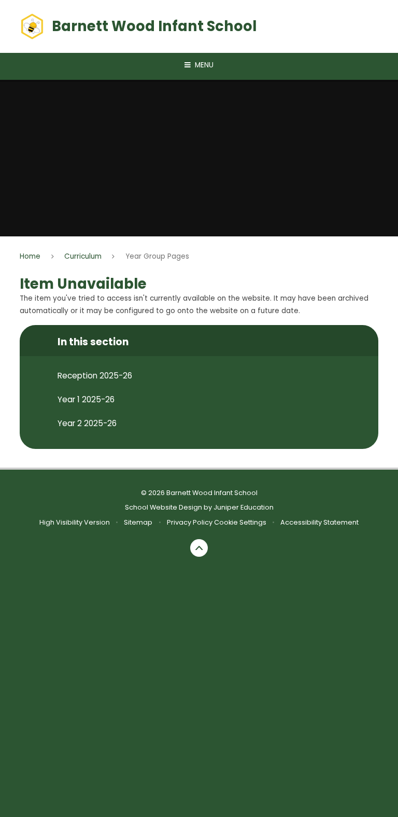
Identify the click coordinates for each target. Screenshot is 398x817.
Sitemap (138, 522)
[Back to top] (199, 548)
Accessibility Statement (319, 522)
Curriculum (83, 256)
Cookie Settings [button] (240, 522)
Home (30, 256)
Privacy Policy (189, 522)
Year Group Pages (157, 256)
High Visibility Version (74, 522)
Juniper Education (244, 507)
